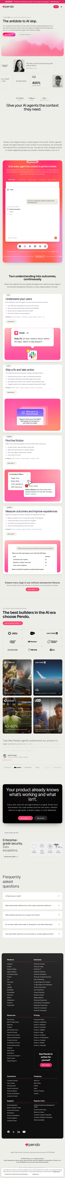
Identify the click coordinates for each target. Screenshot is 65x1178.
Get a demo (39, 256)
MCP (53, 251)
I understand (35, 1174)
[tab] (19, 246)
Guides (13, 387)
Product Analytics (16, 317)
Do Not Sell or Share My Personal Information (16, 1174)
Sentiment (25, 317)
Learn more (10, 321)
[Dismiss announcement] (63, 2)
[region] (32, 1172)
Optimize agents (32, 179)
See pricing (40, 818)
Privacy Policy (18, 1152)
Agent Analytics (33, 317)
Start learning (55, 1)
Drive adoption (21, 179)
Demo (56, 6)
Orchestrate (39, 387)
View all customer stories (12, 623)
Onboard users (11, 179)
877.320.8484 (51, 1152)
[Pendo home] (8, 6)
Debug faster (42, 179)
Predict (33, 387)
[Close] (61, 1171)
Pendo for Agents (25, 387)
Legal (12, 1152)
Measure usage (52, 179)
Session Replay (25, 458)
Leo (43, 317)
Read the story (7, 760)
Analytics (33, 458)
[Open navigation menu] (61, 6)
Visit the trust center (10, 856)
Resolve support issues (32, 184)
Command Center (37, 529)
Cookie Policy (56, 1171)
